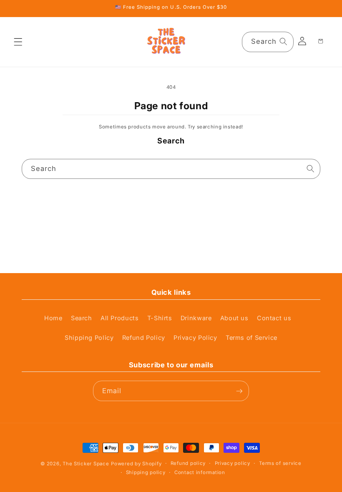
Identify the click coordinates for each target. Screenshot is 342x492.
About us (234, 318)
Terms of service (280, 463)
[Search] (283, 41)
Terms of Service (251, 337)
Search (81, 318)
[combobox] (267, 42)
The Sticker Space (86, 464)
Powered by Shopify (136, 464)
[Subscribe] (239, 391)
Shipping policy (146, 472)
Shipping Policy (89, 337)
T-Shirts (159, 318)
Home (53, 318)
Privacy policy (232, 463)
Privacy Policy (195, 337)
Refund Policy (143, 337)
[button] (18, 41)
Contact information (199, 472)
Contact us (274, 318)
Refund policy (188, 463)
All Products (120, 318)
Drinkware (196, 318)
